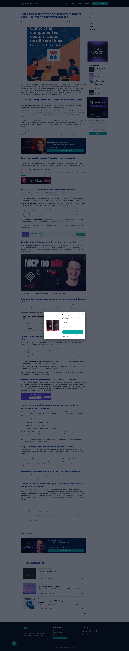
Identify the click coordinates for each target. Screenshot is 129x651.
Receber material (73, 332)
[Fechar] (83, 314)
